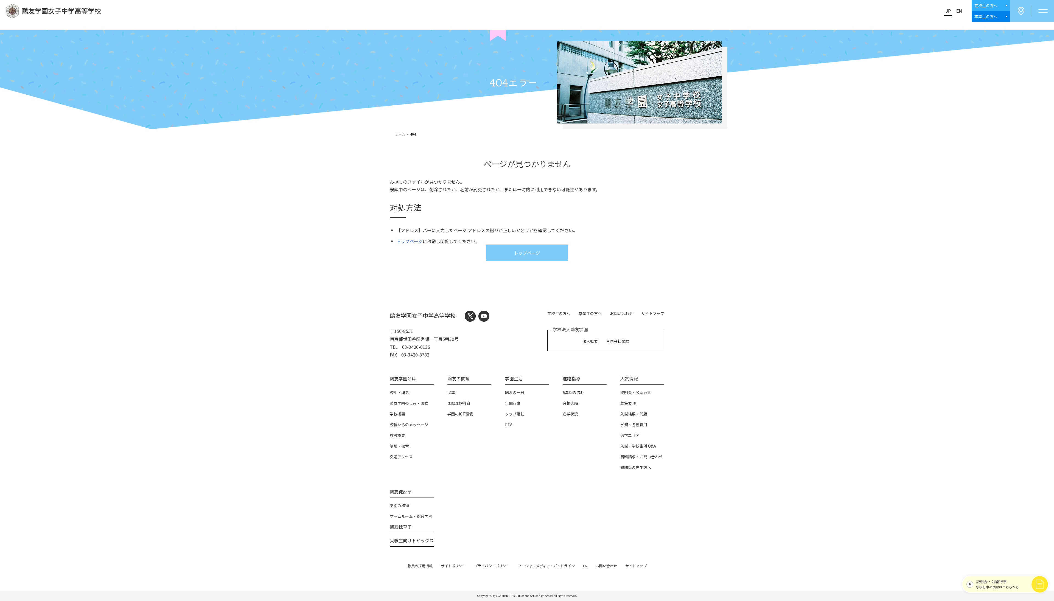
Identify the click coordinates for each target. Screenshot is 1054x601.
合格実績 (570, 403)
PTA (508, 424)
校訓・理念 (399, 392)
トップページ (409, 241)
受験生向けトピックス (412, 540)
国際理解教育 (458, 403)
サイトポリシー (453, 565)
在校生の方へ (558, 313)
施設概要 (397, 435)
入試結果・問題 (633, 414)
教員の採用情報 (420, 565)
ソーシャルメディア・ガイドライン (546, 565)
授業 (451, 392)
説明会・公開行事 (635, 392)
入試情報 (629, 378)
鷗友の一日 (514, 392)
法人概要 (590, 341)
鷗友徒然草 (401, 491)
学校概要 (397, 414)
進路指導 (571, 378)
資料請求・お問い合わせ (641, 456)
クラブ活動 (514, 414)
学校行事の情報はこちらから (997, 584)
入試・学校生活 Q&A (638, 446)
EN (959, 10)
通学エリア (630, 435)
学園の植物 (399, 505)
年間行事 (512, 403)
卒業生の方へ (590, 313)
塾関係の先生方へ (635, 467)
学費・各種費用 (633, 424)
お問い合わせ (621, 313)
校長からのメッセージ (409, 424)
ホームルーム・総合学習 (411, 516)
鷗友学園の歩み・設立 (409, 403)
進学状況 (570, 414)
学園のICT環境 (460, 414)
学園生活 (514, 378)
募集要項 (628, 403)
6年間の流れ (573, 392)
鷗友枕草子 (401, 526)
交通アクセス (401, 456)
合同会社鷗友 (617, 341)
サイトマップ (652, 313)
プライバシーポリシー (492, 565)
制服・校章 (399, 446)
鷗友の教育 (458, 378)
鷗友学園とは (403, 378)
